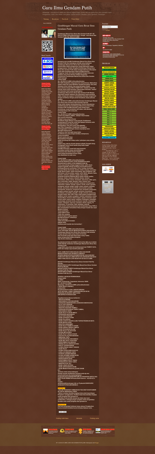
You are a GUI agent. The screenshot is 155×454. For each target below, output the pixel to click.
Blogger (97, 442)
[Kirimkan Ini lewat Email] (59, 412)
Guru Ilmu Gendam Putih (67, 7)
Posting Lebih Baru (62, 418)
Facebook (65, 19)
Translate (107, 30)
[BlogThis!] (61, 412)
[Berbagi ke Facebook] (64, 412)
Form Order (75, 19)
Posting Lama (94, 418)
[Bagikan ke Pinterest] (66, 412)
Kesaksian (55, 19)
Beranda (79, 418)
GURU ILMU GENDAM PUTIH (108, 187)
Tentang (46, 19)
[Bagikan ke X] (62, 412)
